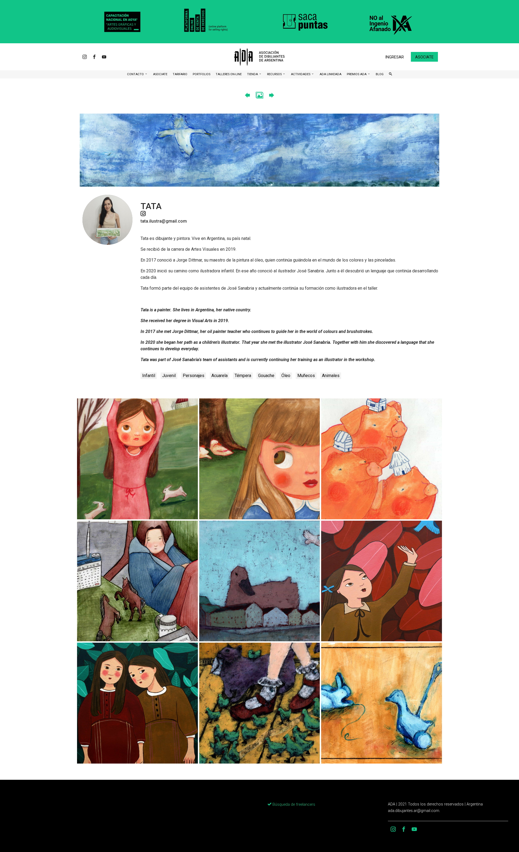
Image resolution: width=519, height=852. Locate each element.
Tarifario (180, 74)
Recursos (274, 74)
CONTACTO (136, 74)
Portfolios (201, 74)
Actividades (301, 74)
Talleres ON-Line (229, 74)
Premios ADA (357, 74)
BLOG (380, 74)
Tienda (253, 74)
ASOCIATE (160, 74)
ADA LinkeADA (330, 74)
